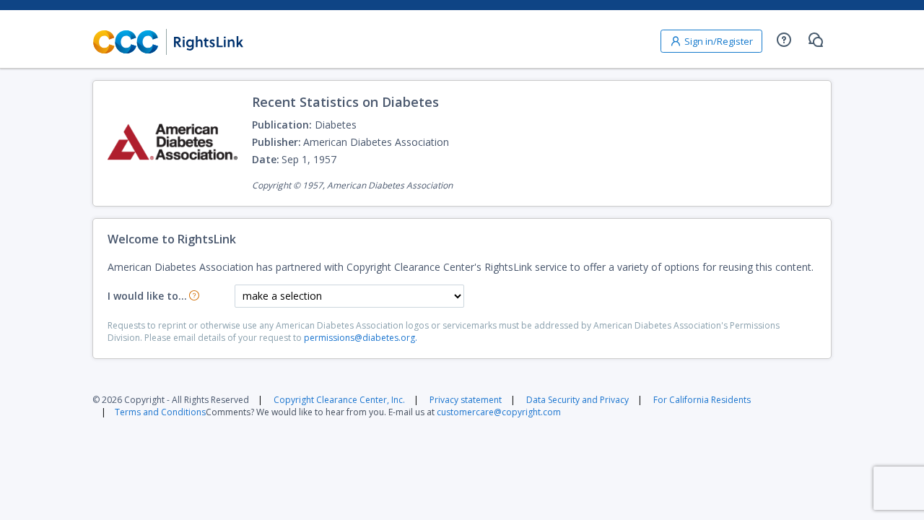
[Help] (784, 40)
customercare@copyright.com (499, 412)
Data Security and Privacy (577, 400)
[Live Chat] (816, 40)
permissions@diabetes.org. (360, 338)
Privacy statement (466, 400)
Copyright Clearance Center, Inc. (339, 400)
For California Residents (702, 400)
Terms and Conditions (160, 412)
